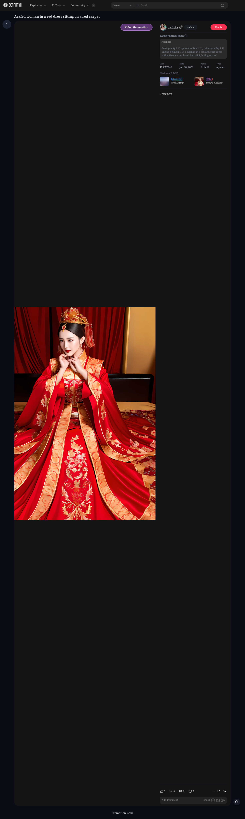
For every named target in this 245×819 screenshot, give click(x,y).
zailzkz (173, 27)
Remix (218, 27)
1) (179, 48)
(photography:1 (212, 48)
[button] (169, 5)
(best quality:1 (169, 48)
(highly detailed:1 (171, 51)
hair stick (194, 55)
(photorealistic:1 (191, 48)
